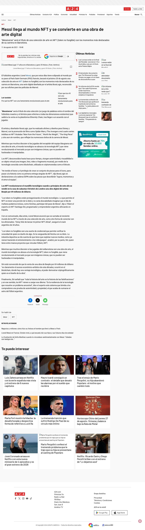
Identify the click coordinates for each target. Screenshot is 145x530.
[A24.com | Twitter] (19, 498)
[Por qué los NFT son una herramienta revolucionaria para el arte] (65, 98)
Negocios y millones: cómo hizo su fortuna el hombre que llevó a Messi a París (30, 329)
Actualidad (73, 14)
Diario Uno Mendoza (62, 502)
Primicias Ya (83, 14)
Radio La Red (137, 9)
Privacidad (98, 498)
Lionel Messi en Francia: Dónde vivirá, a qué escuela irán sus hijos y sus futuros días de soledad (37, 333)
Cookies (97, 503)
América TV (58, 507)
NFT (14, 20)
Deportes (110, 14)
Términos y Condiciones (103, 500)
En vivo (127, 9)
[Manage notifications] (140, 521)
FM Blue (57, 500)
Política (56, 14)
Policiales (92, 14)
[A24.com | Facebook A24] (16, 498)
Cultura (3, 20)
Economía (64, 14)
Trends (117, 14)
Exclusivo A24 (47, 14)
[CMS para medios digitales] (106, 525)
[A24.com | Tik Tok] (31, 498)
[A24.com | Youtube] (27, 498)
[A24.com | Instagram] (23, 498)
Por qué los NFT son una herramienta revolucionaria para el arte (25, 101)
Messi (9, 20)
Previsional (101, 14)
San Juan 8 (58, 505)
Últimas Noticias (35, 14)
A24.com (57, 492)
